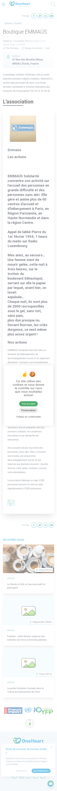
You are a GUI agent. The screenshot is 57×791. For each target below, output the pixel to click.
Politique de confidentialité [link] (28, 416)
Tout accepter (29, 404)
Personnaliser (28, 410)
